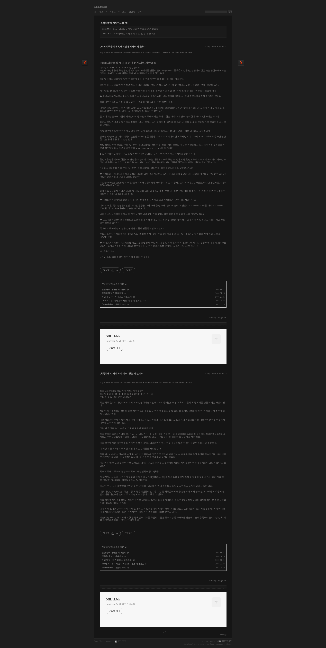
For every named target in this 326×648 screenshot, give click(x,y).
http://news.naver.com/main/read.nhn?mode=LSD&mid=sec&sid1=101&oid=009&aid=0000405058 (146, 52)
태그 (101, 12)
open (222, 635)
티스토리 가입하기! (210, 641)
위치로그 (122, 12)
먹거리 (207, 47)
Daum (212, 644)
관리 (140, 12)
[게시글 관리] (117, 270)
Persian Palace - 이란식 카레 (114, 304)
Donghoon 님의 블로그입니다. (121, 341)
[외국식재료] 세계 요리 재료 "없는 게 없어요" (134, 33)
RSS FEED (122, 641)
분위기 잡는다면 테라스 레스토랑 (117, 297)
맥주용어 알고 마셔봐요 (112, 293)
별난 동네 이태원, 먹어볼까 (114, 289)
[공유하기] (113, 270)
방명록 (132, 12)
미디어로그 (110, 12)
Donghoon (188, 644)
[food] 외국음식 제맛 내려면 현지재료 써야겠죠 (135, 29)
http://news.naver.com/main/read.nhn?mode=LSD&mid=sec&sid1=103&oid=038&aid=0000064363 (146, 382)
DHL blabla (100, 6)
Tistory (229, 644)
